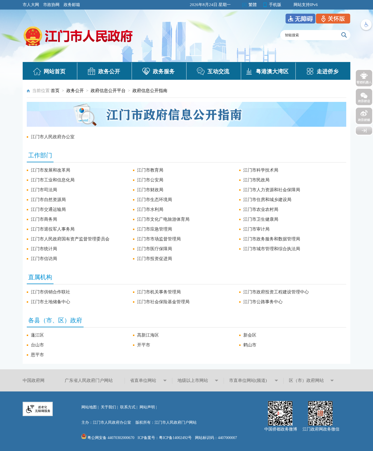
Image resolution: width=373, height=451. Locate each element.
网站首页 (55, 71)
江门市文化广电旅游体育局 (163, 219)
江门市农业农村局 (260, 209)
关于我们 (108, 407)
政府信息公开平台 (108, 90)
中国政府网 (34, 380)
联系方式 (127, 407)
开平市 (143, 345)
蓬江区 (37, 335)
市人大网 (31, 4)
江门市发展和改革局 (50, 170)
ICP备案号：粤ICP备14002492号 (165, 438)
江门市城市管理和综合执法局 (271, 248)
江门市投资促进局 (154, 258)
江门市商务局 (44, 219)
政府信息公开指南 (149, 90)
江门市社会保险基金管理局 (163, 301)
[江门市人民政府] (364, 130)
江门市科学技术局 (260, 170)
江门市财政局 (150, 189)
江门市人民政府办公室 (53, 136)
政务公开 (109, 71)
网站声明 (147, 407)
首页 (55, 90)
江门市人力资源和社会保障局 (271, 189)
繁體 (252, 4)
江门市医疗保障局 (154, 248)
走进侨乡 (328, 71)
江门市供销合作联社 (50, 292)
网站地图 (89, 407)
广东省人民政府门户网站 (89, 380)
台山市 (37, 345)
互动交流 (218, 71)
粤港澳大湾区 (272, 71)
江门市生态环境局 (154, 199)
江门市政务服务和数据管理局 (271, 239)
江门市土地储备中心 (50, 301)
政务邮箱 (72, 4)
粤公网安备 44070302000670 (110, 438)
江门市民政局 (256, 180)
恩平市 (37, 354)
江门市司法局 (44, 189)
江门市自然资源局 (48, 199)
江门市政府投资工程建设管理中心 (276, 292)
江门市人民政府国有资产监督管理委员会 (70, 239)
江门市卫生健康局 (260, 219)
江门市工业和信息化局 (53, 180)
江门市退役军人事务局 (53, 229)
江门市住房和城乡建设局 (267, 199)
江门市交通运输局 (48, 209)
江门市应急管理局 (154, 229)
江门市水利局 (150, 209)
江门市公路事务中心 (263, 301)
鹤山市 (249, 345)
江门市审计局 (256, 229)
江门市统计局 (44, 248)
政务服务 (164, 71)
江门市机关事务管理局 (159, 292)
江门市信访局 (44, 258)
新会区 (249, 335)
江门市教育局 (150, 170)
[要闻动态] (79, 47)
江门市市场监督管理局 (159, 239)
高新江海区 (148, 335)
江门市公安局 (150, 180)
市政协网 (51, 4)
